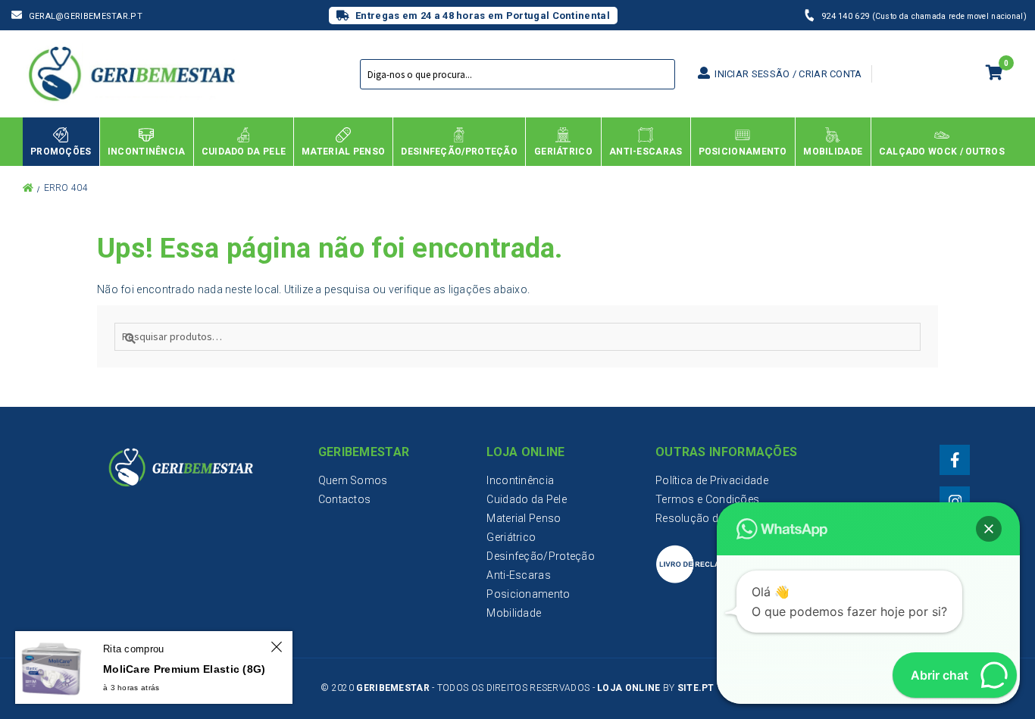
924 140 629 (846, 16)
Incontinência (520, 480)
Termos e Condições (707, 499)
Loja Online (628, 688)
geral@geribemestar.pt (85, 16)
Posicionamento (528, 594)
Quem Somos (353, 480)
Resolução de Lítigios (708, 518)
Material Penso (523, 518)
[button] (989, 529)
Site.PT (695, 688)
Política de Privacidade (711, 480)
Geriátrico (511, 537)
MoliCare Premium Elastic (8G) (184, 669)
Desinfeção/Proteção (540, 556)
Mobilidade (513, 613)
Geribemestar (393, 688)
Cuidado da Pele (526, 499)
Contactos (344, 499)
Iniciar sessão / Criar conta (787, 74)
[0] (994, 74)
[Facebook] (955, 460)
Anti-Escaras (518, 575)
